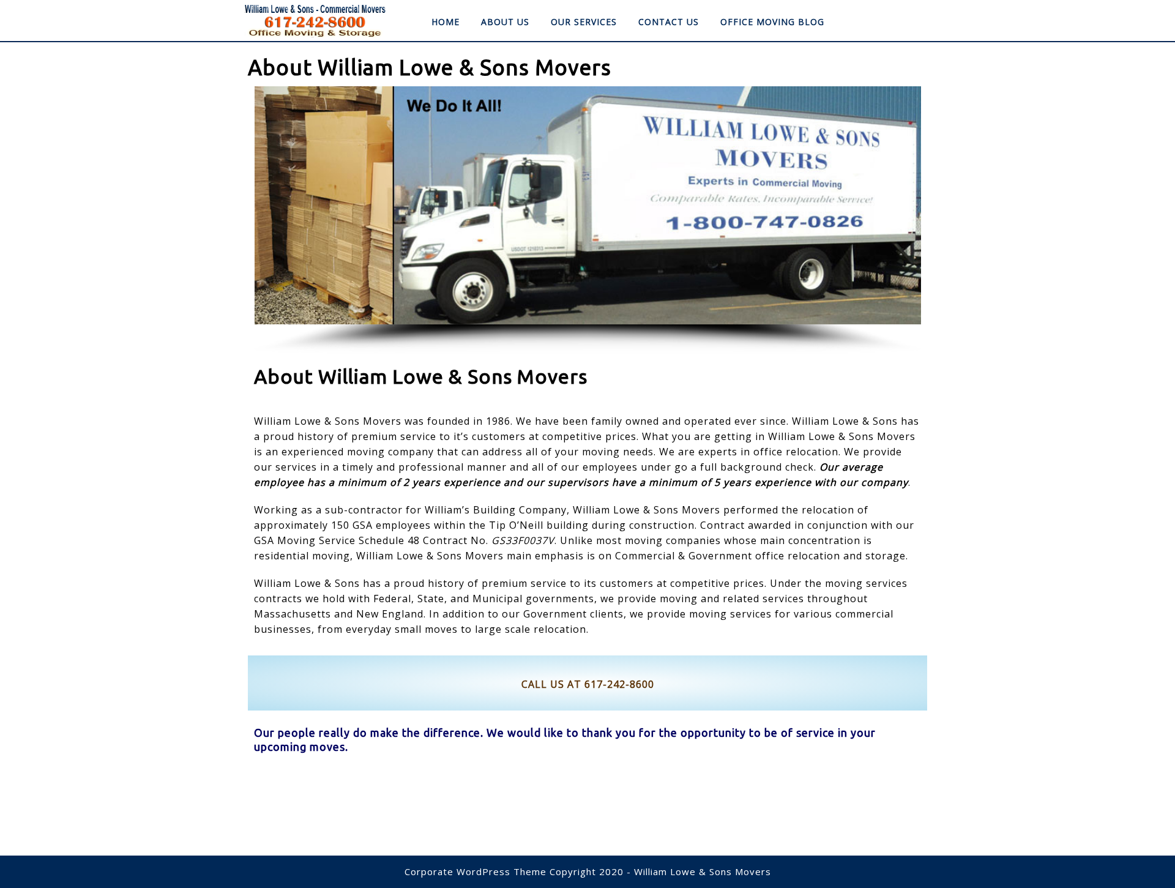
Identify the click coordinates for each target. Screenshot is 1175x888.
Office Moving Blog (772, 22)
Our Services (584, 22)
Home (445, 22)
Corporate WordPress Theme (475, 871)
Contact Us (668, 22)
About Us (505, 22)
